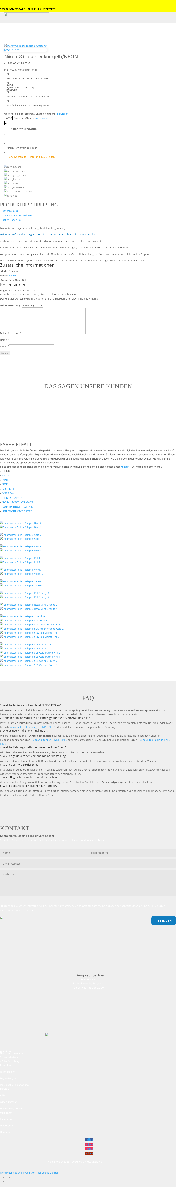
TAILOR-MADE (16, 41)
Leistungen (13, 46)
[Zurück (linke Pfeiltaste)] (1, 1181)
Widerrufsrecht (8, 1101)
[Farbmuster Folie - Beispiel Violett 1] (21, 569)
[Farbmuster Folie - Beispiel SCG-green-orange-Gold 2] (32, 628)
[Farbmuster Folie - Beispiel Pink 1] (20, 546)
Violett (8, 488)
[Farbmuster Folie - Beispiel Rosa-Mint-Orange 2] (28, 604)
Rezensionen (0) (11, 219)
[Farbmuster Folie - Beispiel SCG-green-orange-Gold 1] (32, 624)
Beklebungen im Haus (22, 55)
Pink (5, 479)
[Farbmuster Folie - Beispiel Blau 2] (20, 523)
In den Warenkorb (23, 128)
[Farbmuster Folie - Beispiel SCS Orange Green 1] (29, 665)
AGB (2, 1095)
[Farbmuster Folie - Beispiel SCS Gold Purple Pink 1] (30, 656)
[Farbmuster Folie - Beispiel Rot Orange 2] (24, 597)
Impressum (6, 1119)
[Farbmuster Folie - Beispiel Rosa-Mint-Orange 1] (28, 608)
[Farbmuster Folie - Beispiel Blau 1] (20, 527)
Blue (6, 471)
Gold (6, 475)
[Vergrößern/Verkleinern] (1, 1177)
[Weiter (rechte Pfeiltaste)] (4, 1181)
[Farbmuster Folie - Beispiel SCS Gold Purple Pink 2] (30, 652)
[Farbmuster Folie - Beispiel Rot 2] (20, 562)
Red (5, 484)
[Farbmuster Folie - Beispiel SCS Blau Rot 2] (25, 644)
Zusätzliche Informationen (17, 215)
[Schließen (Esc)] (11, 1177)
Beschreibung (10, 210)
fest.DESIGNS (94, 1161)
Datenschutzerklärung (31, 905)
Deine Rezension (10, 333)
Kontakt (11, 77)
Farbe (8, 118)
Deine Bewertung (11, 305)
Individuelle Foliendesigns (14, 1084)
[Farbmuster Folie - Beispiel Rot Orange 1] (24, 593)
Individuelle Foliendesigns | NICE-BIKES (32, 727)
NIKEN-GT (14, 275)
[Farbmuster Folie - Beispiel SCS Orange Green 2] (29, 660)
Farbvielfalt (62, 113)
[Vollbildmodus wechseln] (4, 1177)
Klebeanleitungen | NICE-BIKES (49, 739)
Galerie (11, 72)
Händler (11, 89)
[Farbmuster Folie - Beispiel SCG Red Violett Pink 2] (29, 637)
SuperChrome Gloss (17, 506)
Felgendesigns (18, 33)
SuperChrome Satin (17, 511)
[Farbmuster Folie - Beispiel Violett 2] (21, 573)
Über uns (12, 68)
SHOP (9, 85)
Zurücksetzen (42, 118)
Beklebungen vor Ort (22, 50)
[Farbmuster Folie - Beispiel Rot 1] (20, 558)
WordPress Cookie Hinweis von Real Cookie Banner (29, 1172)
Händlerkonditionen (11, 1108)
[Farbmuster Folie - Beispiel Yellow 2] (22, 585)
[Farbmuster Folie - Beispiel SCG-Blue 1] (23, 616)
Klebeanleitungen (20, 59)
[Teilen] (8, 1177)
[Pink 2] (20, 550)
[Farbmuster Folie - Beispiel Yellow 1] (22, 581)
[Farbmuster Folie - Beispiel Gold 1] (21, 534)
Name (4, 339)
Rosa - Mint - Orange (17, 502)
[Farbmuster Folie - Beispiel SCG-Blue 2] (23, 620)
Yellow (8, 493)
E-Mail (4, 346)
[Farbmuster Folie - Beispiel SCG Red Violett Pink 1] (29, 632)
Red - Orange (12, 497)
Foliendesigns (17, 28)
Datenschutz (7, 1125)
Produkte (12, 24)
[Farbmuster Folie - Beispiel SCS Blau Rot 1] (25, 648)
